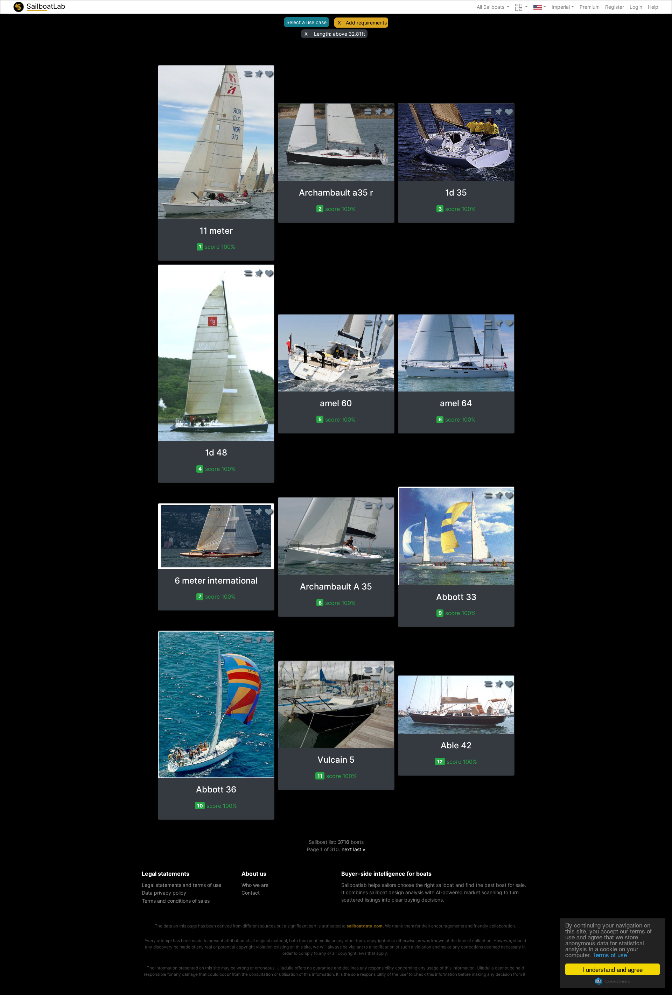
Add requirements (366, 23)
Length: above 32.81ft (339, 34)
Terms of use (610, 954)
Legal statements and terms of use (181, 885)
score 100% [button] (217, 246)
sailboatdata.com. (365, 926)
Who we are (254, 885)
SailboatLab (44, 6)
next (347, 849)
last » (359, 849)
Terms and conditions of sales (176, 901)
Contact (250, 893)
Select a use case (306, 22)
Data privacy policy (164, 893)
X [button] (339, 23)
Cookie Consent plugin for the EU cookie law (612, 981)
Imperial (561, 7)
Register (614, 7)
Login (636, 7)
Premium (590, 7)
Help (653, 7)
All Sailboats (491, 7)
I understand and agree (612, 969)
